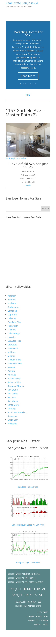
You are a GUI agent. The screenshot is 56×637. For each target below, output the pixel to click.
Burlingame (13, 307)
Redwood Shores (16, 386)
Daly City (12, 318)
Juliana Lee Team (23, 40)
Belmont (12, 299)
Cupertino (12, 314)
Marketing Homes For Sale (28, 33)
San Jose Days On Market (28, 562)
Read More (28, 76)
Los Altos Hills (14, 340)
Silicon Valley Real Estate (22, 578)
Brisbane (12, 303)
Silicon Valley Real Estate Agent (25, 582)
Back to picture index (16, 158)
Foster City (13, 325)
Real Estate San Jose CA (22, 3)
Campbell (12, 310)
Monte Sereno (14, 359)
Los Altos (12, 337)
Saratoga (12, 408)
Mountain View (15, 363)
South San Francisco (17, 412)
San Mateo (13, 401)
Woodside (12, 423)
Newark (11, 367)
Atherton (12, 295)
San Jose (12, 397)
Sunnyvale (13, 416)
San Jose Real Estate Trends (28, 448)
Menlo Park (13, 348)
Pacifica (11, 371)
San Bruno (13, 389)
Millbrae (12, 352)
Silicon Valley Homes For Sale (24, 574)
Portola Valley (14, 378)
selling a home (22, 43)
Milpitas (11, 355)
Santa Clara (13, 404)
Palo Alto (12, 374)
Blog (28, 95)
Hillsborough (14, 333)
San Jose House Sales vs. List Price (28, 524)
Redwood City (14, 382)
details (28, 185)
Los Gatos (12, 344)
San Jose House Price (28, 486)
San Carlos (13, 393)
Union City (13, 419)
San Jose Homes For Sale (23, 198)
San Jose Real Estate (23, 441)
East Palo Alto (14, 322)
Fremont (12, 329)
